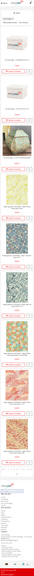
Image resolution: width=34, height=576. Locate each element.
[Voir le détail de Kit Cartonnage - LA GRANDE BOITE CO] (29, 71)
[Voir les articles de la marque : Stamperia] (10, 565)
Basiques (4, 529)
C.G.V (2, 572)
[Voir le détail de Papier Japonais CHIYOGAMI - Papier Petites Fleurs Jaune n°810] (29, 218)
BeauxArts (4, 527)
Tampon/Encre (5, 521)
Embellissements (6, 517)
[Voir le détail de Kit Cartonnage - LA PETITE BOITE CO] (29, 120)
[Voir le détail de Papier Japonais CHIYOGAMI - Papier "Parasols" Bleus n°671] (29, 267)
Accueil (3, 497)
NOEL (2, 513)
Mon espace (4, 501)
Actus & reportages (7, 503)
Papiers (3, 515)
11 (31, 469)
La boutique (4, 499)
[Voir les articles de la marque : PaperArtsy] (27, 564)
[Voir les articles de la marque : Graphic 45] (6, 564)
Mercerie (3, 523)
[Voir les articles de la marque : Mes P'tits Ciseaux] (23, 565)
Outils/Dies (4, 519)
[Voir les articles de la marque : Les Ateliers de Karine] (15, 564)
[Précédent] (17, 474)
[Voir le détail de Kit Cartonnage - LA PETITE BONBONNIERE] (29, 169)
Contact (3, 505)
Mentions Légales (7, 574)
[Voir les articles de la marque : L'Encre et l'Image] (19, 564)
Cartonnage (4, 525)
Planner (3, 511)
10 (28, 469)
